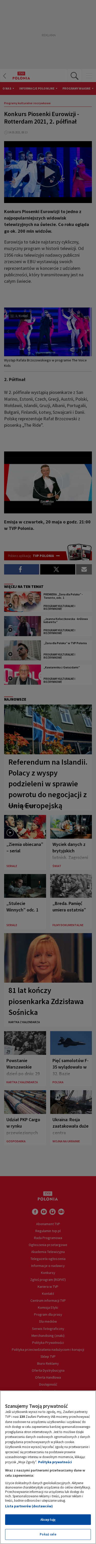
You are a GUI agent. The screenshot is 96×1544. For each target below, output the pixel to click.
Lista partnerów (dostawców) (29, 1506)
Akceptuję (48, 1519)
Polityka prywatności (55, 1462)
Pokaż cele (48, 1534)
